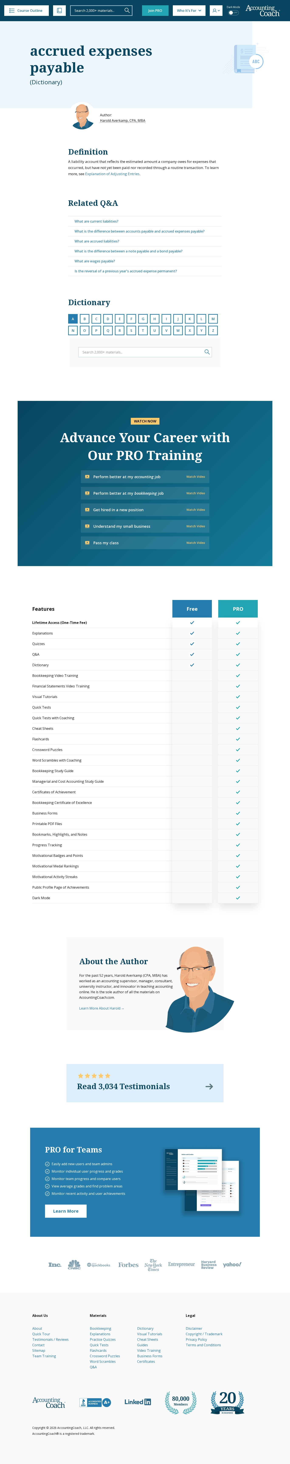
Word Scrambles (103, 1361)
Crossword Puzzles (105, 1356)
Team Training (44, 1356)
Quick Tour (41, 1334)
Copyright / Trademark (204, 1334)
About (37, 1328)
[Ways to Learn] (59, 10)
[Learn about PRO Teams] (202, 1182)
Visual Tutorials (149, 1334)
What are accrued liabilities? (97, 241)
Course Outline (29, 10)
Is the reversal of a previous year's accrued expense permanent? (126, 271)
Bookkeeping (100, 1328)
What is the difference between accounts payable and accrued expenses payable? (139, 231)
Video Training (149, 1350)
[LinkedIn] (138, 1402)
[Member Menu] (216, 10)
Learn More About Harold (99, 1008)
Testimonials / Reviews (50, 1339)
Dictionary (145, 1328)
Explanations (100, 1334)
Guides (142, 1345)
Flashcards (98, 1350)
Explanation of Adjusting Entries (112, 173)
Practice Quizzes (103, 1339)
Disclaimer (194, 1328)
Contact (38, 1345)
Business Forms (149, 1356)
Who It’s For (186, 10)
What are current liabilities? (96, 221)
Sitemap (38, 1350)
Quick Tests (99, 1345)
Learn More (66, 1211)
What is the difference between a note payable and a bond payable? (128, 251)
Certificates (146, 1361)
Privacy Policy (196, 1339)
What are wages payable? (95, 261)
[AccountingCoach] (262, 10)
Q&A (93, 1367)
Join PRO (155, 10)
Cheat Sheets (147, 1339)
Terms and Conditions (203, 1345)
